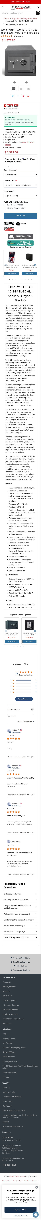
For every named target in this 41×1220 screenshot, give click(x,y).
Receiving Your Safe (10, 1014)
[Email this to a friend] (28, 96)
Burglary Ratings (9, 1038)
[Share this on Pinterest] (23, 96)
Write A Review (24, 699)
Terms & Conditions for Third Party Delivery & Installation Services (20, 1116)
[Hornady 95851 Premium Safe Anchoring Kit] (11, 257)
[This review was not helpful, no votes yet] (31, 757)
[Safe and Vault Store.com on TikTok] (15, 1165)
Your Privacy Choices (30, 1181)
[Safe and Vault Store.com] (20, 7)
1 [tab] (9, 280)
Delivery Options (9, 986)
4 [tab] (19, 280)
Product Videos (9, 1057)
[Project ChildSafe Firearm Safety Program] (20, 243)
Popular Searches (10, 1072)
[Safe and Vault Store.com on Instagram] (8, 1165)
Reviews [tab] (17, 664)
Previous (5, 265)
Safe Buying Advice (10, 1061)
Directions (6, 1153)
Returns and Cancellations (13, 1019)
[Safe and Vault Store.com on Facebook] (3, 1165)
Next (35, 265)
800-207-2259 (24, 2)
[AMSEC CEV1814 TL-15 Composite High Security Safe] (29, 625)
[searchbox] (18, 709)
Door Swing (9, 191)
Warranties (7, 1023)
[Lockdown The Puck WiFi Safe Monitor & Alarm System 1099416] (29, 257)
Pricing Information (10, 1009)
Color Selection (10, 170)
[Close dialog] (36, 1187)
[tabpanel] (11, 263)
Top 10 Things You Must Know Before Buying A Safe (20, 1067)
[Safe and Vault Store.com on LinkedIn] (10, 1165)
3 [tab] (16, 280)
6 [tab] (25, 280)
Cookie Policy (17, 1181)
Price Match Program (11, 1005)
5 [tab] (22, 280)
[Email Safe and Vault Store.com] (13, 1165)
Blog (4, 1034)
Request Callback (20, 1216)
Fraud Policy (7, 996)
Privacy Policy (6, 1181)
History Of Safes (9, 1052)
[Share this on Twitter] (13, 96)
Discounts (7, 991)
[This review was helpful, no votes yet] (28, 757)
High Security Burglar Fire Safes (24, 18)
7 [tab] (28, 280)
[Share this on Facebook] (18, 96)
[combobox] (25, 721)
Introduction (8, 1101)
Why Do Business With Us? (13, 1126)
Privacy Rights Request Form (14, 1110)
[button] (36, 1214)
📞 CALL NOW (20, 1210)
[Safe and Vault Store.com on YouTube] (5, 1165)
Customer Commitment (12, 1097)
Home (6, 18)
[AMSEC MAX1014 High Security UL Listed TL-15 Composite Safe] (12, 625)
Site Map (6, 1077)
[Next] (26, 82)
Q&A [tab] (26, 664)
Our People (7, 1106)
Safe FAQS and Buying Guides (14, 1047)
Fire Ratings (7, 1043)
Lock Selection (10, 181)
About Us (6, 1087)
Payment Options (9, 1000)
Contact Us (7, 982)
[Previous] (14, 82)
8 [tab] (31, 280)
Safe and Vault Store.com (17, 1176)
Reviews (6, 1122)
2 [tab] (13, 280)
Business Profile (9, 1092)
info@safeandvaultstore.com (13, 1158)
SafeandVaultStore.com (11, 1145)
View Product (12, 273)
